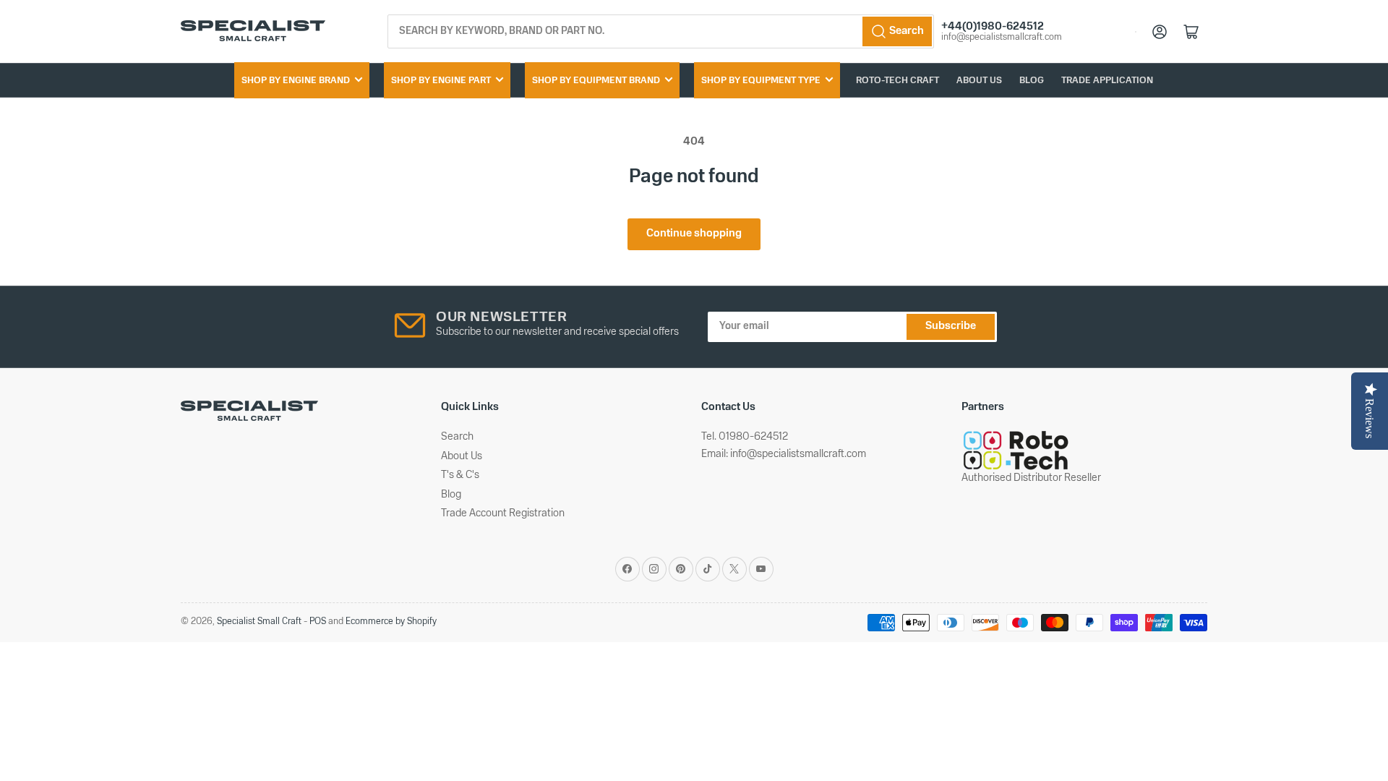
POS (317, 621)
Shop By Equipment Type (761, 80)
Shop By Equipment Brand (596, 80)
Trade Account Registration (503, 513)
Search (457, 437)
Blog (1031, 80)
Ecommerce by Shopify (391, 621)
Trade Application (1107, 80)
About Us (979, 80)
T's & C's (460, 475)
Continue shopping (694, 234)
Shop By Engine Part (441, 80)
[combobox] (661, 31)
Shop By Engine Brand (295, 80)
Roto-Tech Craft (897, 80)
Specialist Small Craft (259, 621)
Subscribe (950, 326)
